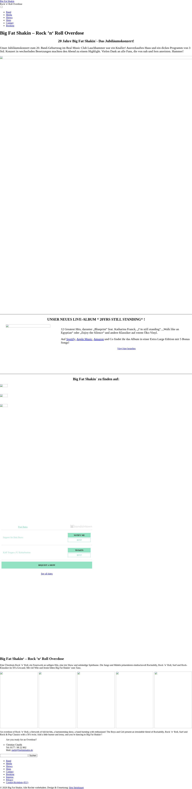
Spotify (70, 339)
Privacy (9, 779)
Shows (9, 17)
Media (9, 15)
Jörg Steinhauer (76, 787)
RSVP (79, 540)
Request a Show (46, 565)
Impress (9, 777)
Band (8, 12)
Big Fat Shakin (7, 1)
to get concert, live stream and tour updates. (27, 523)
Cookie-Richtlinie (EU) (17, 782)
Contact (9, 23)
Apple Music (84, 339)
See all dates (47, 573)
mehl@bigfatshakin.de (22, 750)
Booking (10, 25)
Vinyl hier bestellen (126, 348)
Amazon (99, 339)
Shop (8, 20)
